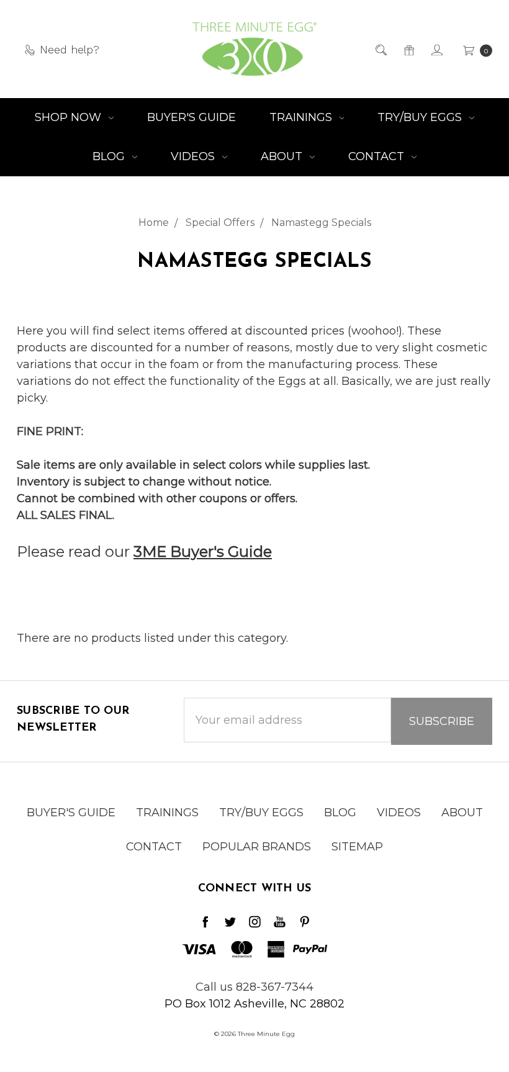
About (283, 156)
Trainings (302, 117)
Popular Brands (256, 847)
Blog (110, 156)
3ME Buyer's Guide (202, 552)
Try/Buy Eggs (421, 117)
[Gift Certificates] (408, 49)
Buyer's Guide (191, 117)
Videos (194, 156)
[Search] (380, 49)
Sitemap (357, 847)
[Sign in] (436, 49)
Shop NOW (69, 117)
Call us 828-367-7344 (254, 987)
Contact (377, 156)
